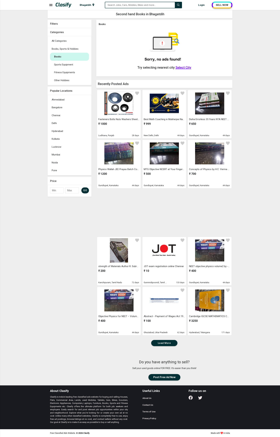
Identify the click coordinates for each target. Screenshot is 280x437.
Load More (164, 343)
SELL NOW (222, 5)
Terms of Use (149, 411)
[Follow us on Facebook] (191, 398)
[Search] (178, 5)
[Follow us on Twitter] (200, 398)
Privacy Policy (149, 418)
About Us (146, 398)
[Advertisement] (164, 212)
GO (85, 190)
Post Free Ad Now (164, 377)
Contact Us (147, 405)
